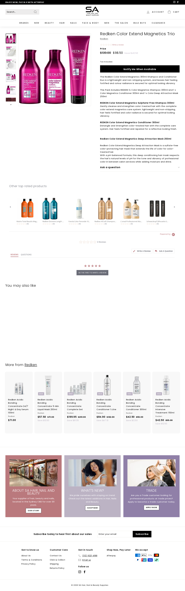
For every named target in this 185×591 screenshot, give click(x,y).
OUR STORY (33, 510)
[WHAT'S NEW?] (92, 472)
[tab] (142, 251)
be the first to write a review (92, 273)
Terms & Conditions (31, 559)
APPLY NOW (151, 507)
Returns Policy (57, 568)
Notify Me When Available (140, 69)
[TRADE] (151, 472)
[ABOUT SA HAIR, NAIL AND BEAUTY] (33, 472)
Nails (73, 23)
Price (103, 48)
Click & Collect (57, 559)
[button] (10, 207)
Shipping (54, 564)
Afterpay (111, 555)
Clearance (158, 23)
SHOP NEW (92, 508)
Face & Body (90, 23)
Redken (104, 38)
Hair (62, 23)
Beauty (49, 23)
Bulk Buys (140, 23)
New (36, 23)
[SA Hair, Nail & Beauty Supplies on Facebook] (84, 571)
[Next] (10, 103)
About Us (26, 555)
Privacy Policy (28, 564)
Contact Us (56, 555)
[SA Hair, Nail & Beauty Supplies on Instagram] (79, 571)
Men (106, 23)
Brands (24, 23)
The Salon (121, 23)
